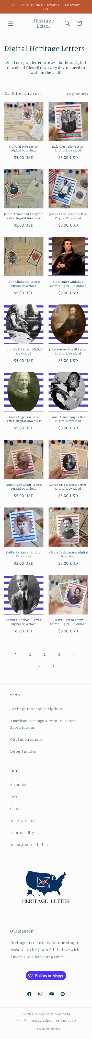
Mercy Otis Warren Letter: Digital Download (68, 487)
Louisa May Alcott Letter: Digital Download (24, 487)
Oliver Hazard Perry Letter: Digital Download (68, 622)
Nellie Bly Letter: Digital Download (23, 554)
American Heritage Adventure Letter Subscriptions (42, 723)
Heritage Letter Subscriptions (36, 708)
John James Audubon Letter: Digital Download (68, 284)
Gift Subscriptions (26, 739)
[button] (11, 23)
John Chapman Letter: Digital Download (24, 284)
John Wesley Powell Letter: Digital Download (68, 351)
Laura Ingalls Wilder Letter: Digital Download (24, 419)
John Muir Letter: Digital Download (24, 351)
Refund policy (41, 1020)
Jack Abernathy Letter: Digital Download (68, 148)
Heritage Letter (43, 1014)
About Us (18, 784)
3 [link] (59, 654)
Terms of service (48, 1028)
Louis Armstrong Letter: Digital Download (68, 419)
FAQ (13, 796)
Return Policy (22, 832)
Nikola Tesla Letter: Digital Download (68, 554)
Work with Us (22, 820)
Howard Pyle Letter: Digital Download (23, 148)
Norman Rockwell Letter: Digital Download (24, 622)
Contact (17, 808)
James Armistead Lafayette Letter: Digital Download (23, 216)
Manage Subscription (29, 844)
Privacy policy (66, 1020)
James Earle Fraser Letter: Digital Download (68, 216)
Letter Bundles (23, 751)
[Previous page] (15, 654)
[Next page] (53, 666)
